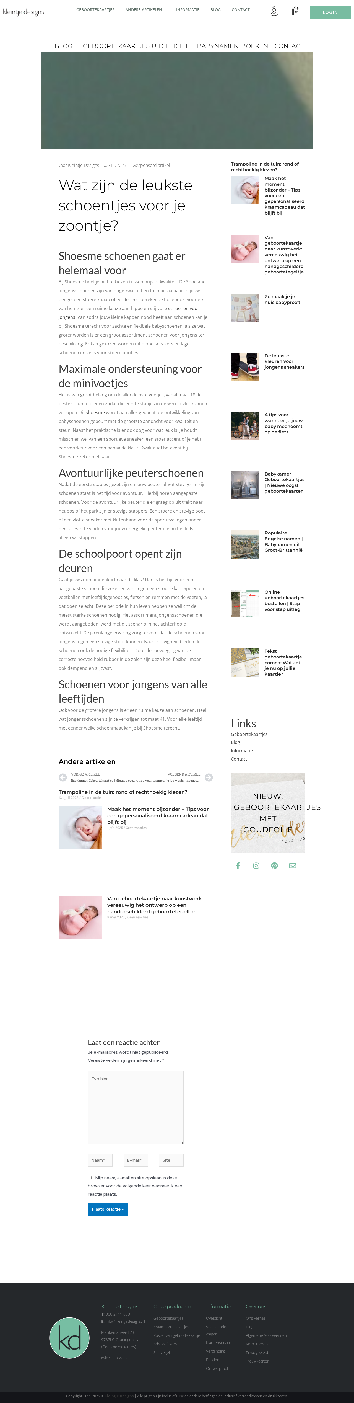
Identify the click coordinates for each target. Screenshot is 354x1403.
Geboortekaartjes (95, 9)
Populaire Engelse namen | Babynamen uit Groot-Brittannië (284, 541)
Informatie (187, 9)
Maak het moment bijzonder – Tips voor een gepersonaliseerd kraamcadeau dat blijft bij (158, 815)
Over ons (256, 1306)
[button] (164, 9)
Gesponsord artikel (151, 165)
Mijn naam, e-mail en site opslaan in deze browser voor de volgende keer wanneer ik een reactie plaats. (135, 1186)
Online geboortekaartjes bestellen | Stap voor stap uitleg (284, 601)
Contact (241, 9)
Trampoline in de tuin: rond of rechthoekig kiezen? (123, 792)
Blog (215, 9)
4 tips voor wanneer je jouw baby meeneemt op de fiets (284, 423)
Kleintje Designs (119, 1395)
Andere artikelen (144, 9)
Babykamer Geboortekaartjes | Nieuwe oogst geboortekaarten (284, 482)
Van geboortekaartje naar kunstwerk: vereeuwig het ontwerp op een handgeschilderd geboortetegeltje (155, 905)
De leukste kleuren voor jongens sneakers (284, 361)
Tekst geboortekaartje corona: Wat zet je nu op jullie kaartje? (283, 662)
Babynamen (218, 46)
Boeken (254, 46)
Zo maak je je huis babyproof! (283, 299)
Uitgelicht (170, 46)
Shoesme (95, 412)
